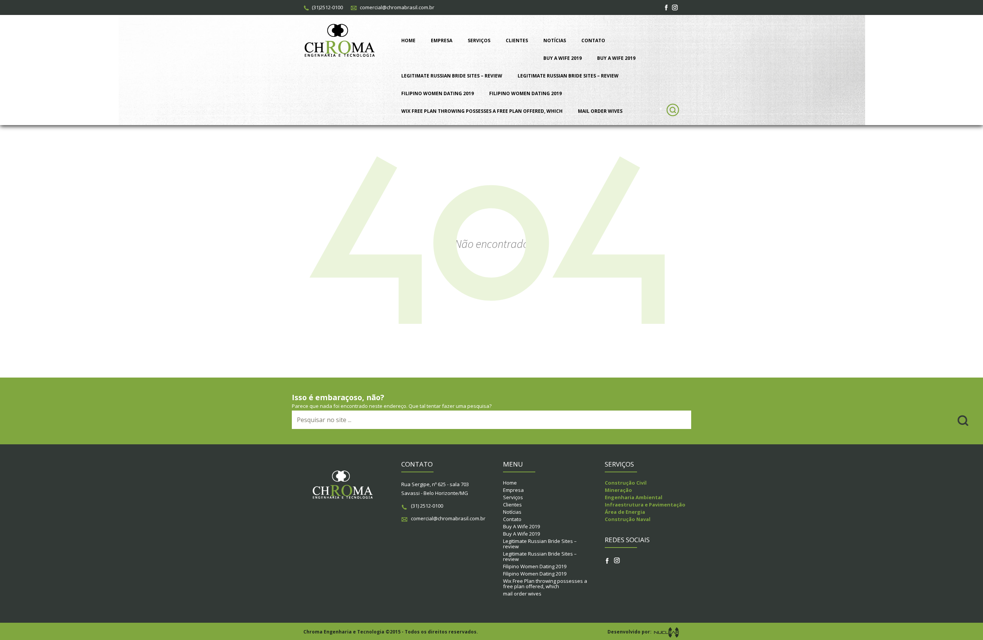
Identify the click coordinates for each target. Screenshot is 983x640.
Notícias (554, 40)
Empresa (441, 40)
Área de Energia (625, 511)
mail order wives (600, 111)
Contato (593, 40)
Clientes (517, 40)
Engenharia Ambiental (633, 497)
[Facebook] (666, 7)
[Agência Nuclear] (666, 631)
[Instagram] (675, 7)
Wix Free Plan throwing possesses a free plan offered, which (482, 111)
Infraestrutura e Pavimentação (645, 504)
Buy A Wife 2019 (562, 58)
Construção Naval (627, 519)
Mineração (618, 490)
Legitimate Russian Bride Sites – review (451, 76)
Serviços (479, 40)
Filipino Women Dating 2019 (437, 93)
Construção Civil (626, 482)
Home (408, 40)
